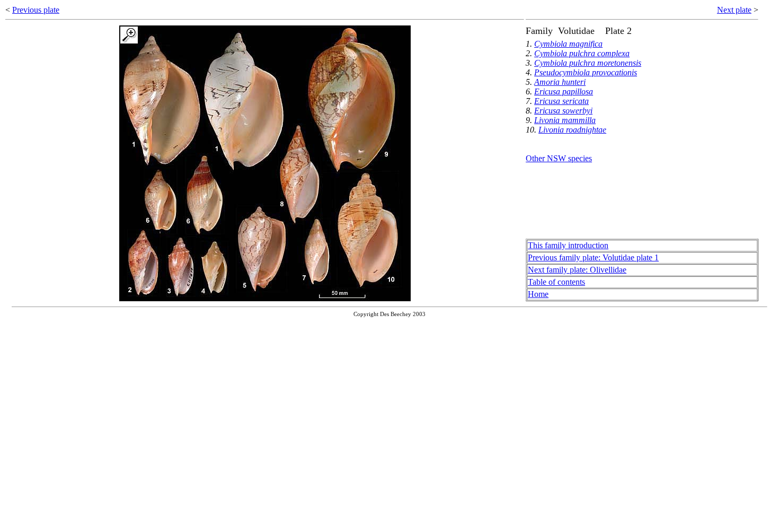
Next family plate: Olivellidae (577, 269)
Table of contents (556, 281)
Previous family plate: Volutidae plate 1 (593, 257)
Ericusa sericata (561, 101)
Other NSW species (559, 158)
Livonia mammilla (565, 120)
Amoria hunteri (560, 81)
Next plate (734, 9)
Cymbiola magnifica (568, 43)
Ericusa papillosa (563, 91)
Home (538, 294)
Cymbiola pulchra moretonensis (587, 62)
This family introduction (568, 245)
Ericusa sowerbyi (563, 110)
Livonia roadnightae (572, 129)
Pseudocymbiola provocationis (585, 72)
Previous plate (35, 9)
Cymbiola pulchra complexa (582, 53)
